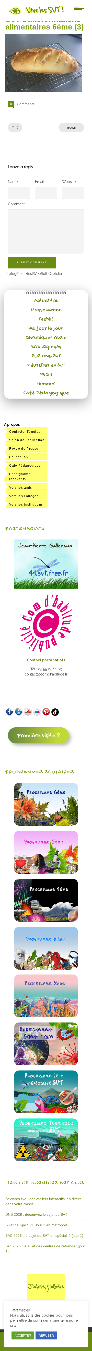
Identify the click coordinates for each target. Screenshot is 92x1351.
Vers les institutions (26, 504)
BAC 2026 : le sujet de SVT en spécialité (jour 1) (44, 1235)
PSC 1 (46, 374)
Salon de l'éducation (26, 440)
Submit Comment (32, 262)
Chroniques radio (46, 337)
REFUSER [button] (46, 1335)
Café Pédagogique (46, 393)
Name (13, 182)
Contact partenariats (46, 660)
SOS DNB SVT (46, 356)
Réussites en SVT (46, 365)
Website (69, 182)
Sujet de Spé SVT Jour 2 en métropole (36, 1225)
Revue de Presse (23, 448)
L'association (46, 310)
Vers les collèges (24, 496)
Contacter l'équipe (25, 431)
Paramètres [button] (21, 1310)
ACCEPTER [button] (23, 1335)
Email (39, 182)
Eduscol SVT (20, 457)
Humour (46, 384)
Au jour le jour (46, 328)
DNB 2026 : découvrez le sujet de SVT (36, 1214)
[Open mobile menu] (79, 8)
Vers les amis (20, 487)
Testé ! (46, 319)
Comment (16, 204)
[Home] (36, 15)
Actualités (46, 300)
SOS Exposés (46, 347)
